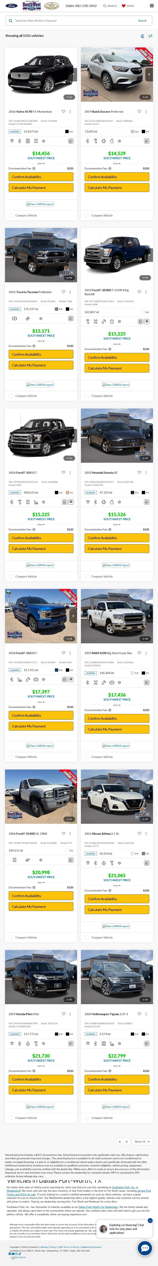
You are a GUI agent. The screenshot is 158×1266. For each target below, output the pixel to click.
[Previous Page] (119, 1141)
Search (142, 20)
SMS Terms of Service (68, 1247)
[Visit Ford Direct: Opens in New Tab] (19, 1257)
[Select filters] (142, 36)
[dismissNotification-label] (150, 1220)
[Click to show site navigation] (152, 6)
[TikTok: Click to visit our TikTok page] (19, 1254)
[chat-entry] (145, 1248)
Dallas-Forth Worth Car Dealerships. (99, 1207)
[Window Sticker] (146, 321)
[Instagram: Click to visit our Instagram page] (16, 1254)
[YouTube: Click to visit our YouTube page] (13, 1254)
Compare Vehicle (26, 215)
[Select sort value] (149, 35)
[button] (73, 74)
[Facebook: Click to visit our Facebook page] (10, 1254)
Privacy (53, 1247)
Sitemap (44, 1247)
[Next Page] (126, 1141)
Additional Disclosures (91, 1247)
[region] (41, 168)
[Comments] (70, 141)
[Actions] (70, 111)
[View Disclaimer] (44, 141)
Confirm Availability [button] (26, 177)
